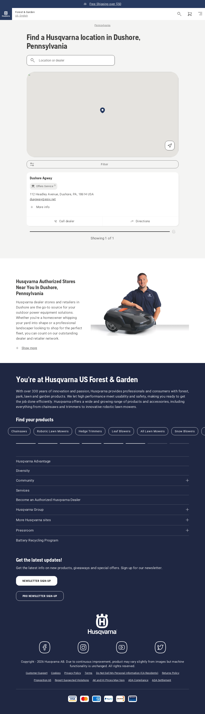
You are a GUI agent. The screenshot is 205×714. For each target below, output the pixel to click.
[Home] (6, 14)
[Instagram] (83, 647)
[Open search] (179, 14)
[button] (102, 110)
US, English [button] (21, 15)
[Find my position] (170, 145)
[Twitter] (160, 647)
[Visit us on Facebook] (45, 647)
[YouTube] (122, 647)
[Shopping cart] (190, 14)
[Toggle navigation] (200, 14)
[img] (43, 186)
